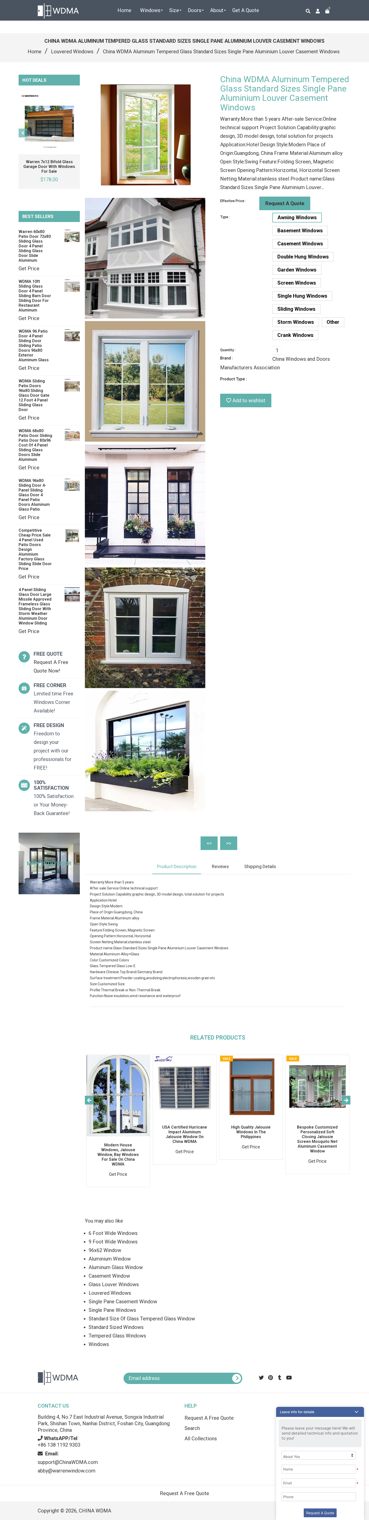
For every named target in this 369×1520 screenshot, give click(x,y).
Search (192, 1428)
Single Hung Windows (302, 296)
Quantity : (228, 350)
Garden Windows (297, 270)
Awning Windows (297, 217)
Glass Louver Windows (114, 1284)
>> (228, 843)
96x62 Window (105, 1250)
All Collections (200, 1439)
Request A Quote (284, 203)
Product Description (177, 866)
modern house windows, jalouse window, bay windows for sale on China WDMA (118, 1155)
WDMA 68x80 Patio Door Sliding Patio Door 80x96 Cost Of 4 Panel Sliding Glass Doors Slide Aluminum (35, 445)
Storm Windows (295, 322)
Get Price (29, 268)
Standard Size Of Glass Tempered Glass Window (142, 1319)
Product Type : (233, 379)
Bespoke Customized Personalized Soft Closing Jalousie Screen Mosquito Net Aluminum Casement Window (317, 1139)
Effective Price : (233, 201)
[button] (320, 1412)
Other (333, 322)
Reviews (220, 866)
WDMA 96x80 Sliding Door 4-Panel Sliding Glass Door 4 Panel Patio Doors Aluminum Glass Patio (34, 495)
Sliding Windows (296, 309)
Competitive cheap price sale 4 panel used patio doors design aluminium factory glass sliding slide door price (35, 549)
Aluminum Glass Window (116, 1267)
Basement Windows (300, 231)
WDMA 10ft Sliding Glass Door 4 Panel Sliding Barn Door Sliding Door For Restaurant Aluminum (35, 295)
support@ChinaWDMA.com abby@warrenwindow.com (68, 1462)
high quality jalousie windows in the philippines (251, 1132)
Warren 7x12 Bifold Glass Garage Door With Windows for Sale (49, 166)
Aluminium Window (110, 1259)
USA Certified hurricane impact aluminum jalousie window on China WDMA (184, 1134)
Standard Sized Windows (116, 1327)
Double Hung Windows (303, 257)
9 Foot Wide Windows (113, 1242)
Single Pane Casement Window (123, 1302)
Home (34, 52)
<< (209, 843)
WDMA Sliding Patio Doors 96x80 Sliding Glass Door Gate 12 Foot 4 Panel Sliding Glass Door (34, 395)
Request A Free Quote (209, 1418)
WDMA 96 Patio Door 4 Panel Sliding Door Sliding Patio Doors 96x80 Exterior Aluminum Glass (34, 345)
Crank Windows (295, 335)
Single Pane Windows (112, 1310)
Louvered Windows (72, 52)
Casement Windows (300, 244)
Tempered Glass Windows (117, 1336)
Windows (99, 1344)
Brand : (226, 358)
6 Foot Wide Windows (113, 1233)
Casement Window (109, 1276)
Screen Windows (296, 283)
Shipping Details (260, 866)
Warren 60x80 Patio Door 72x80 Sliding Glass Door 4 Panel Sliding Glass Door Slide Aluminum (35, 246)
